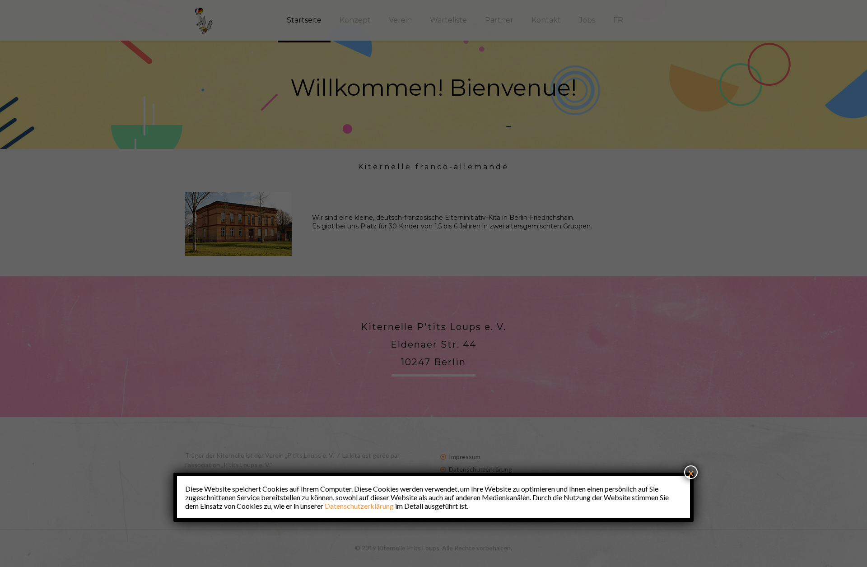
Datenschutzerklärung (359, 506)
